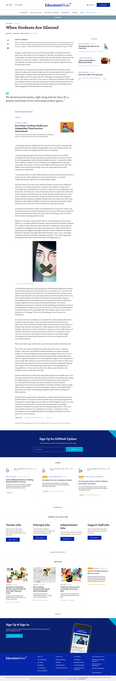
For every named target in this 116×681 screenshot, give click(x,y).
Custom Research (96, 672)
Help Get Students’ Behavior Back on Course (98, 572)
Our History (40, 662)
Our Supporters (41, 668)
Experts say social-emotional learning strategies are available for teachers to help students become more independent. (34, 135)
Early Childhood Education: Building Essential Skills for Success (19, 481)
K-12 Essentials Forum (23, 476)
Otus (98, 495)
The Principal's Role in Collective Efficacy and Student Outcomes (93, 482)
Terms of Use (72, 678)
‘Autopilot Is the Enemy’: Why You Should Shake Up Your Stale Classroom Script (16, 590)
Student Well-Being (21, 122)
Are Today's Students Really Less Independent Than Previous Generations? (31, 128)
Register (9, 492)
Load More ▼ (58, 614)
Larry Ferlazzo (9, 602)
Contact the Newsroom (61, 668)
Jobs (81, 12)
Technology (65, 12)
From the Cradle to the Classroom (91, 75)
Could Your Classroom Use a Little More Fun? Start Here (70, 589)
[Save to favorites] (8, 44)
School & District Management (94, 476)
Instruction (49, 417)
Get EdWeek (77, 656)
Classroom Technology (86, 58)
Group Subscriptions (79, 665)
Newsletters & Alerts (79, 662)
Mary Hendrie (63, 600)
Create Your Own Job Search (57, 552)
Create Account (14, 636)
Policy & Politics (36, 12)
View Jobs (12, 539)
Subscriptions (77, 659)
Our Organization (42, 659)
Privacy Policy (84, 677)
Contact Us (59, 656)
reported (41, 288)
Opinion (75, 12)
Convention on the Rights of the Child (28, 230)
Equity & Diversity (84, 43)
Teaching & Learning (51, 12)
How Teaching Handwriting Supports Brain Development (41, 589)
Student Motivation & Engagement (34, 417)
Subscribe (103, 5)
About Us (40, 656)
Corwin (63, 491)
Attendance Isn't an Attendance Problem (57, 480)
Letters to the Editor (61, 659)
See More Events (58, 507)
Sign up (74, 449)
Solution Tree (101, 584)
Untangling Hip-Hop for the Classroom (89, 47)
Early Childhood (84, 72)
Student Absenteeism (54, 476)
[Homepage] (58, 5)
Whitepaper (103, 568)
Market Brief (91, 12)
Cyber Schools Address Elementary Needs (87, 61)
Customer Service (60, 665)
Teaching (9, 23)
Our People (40, 665)
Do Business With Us (98, 656)
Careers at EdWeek (42, 670)
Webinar (64, 476)
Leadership (23, 12)
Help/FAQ (58, 662)
